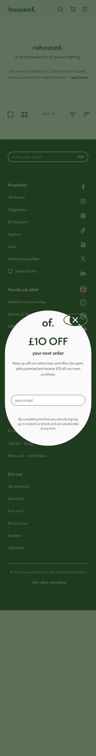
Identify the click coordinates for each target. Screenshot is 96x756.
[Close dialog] (75, 320)
